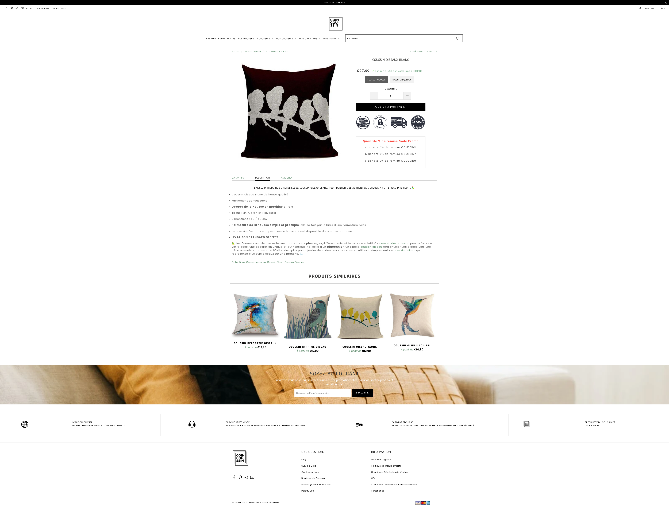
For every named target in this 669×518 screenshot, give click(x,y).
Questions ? (59, 8)
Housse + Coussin (376, 79)
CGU (373, 478)
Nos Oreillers (308, 38)
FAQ (303, 459)
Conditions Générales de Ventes (389, 472)
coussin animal (404, 250)
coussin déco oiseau (394, 243)
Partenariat (377, 490)
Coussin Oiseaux (294, 262)
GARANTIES (238, 177)
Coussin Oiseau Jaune (359, 316)
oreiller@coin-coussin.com (316, 484)
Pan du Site (307, 490)
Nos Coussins (284, 38)
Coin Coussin (247, 502)
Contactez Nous (310, 472)
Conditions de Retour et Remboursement (394, 484)
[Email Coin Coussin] (22, 8)
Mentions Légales (381, 459)
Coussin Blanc (275, 262)
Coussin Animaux (256, 262)
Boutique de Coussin (313, 478)
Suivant (430, 51)
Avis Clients (42, 8)
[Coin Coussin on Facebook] (5, 8)
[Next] (434, 324)
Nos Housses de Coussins (254, 38)
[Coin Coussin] (334, 23)
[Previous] (235, 324)
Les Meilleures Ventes (220, 38)
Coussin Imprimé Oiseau (307, 316)
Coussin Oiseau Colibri (412, 315)
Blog (29, 8)
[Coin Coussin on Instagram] (16, 8)
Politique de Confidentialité (386, 465)
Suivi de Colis (308, 465)
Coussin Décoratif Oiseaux (255, 314)
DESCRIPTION (262, 177)
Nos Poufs (330, 38)
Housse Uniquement (402, 79)
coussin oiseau (371, 247)
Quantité (391, 88)
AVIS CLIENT (287, 177)
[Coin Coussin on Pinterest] (11, 8)
